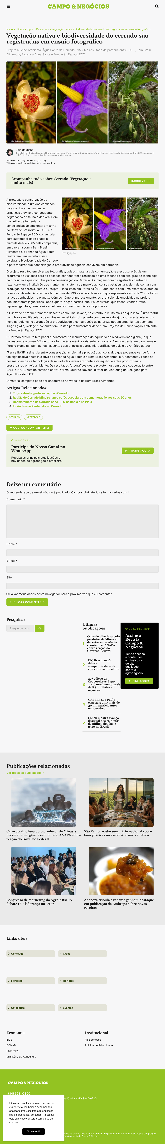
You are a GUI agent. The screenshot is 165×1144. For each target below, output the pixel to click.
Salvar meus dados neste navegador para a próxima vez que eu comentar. (60, 594)
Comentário (15, 499)
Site (9, 577)
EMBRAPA (12, 1051)
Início (9, 29)
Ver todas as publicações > (25, 772)
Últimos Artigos (24, 29)
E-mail (11, 560)
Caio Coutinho (25, 150)
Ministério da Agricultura (21, 1056)
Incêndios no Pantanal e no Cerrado (37, 406)
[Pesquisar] (39, 628)
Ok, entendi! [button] (33, 1131)
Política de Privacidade (99, 1045)
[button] (8, 7)
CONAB (11, 1045)
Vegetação (33, 417)
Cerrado (14, 417)
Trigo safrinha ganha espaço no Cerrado (40, 393)
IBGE (9, 1039)
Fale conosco (93, 1039)
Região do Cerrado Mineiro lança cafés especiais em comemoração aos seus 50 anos (72, 397)
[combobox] (20, 628)
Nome (11, 544)
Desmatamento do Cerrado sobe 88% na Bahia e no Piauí (52, 402)
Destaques (42, 29)
